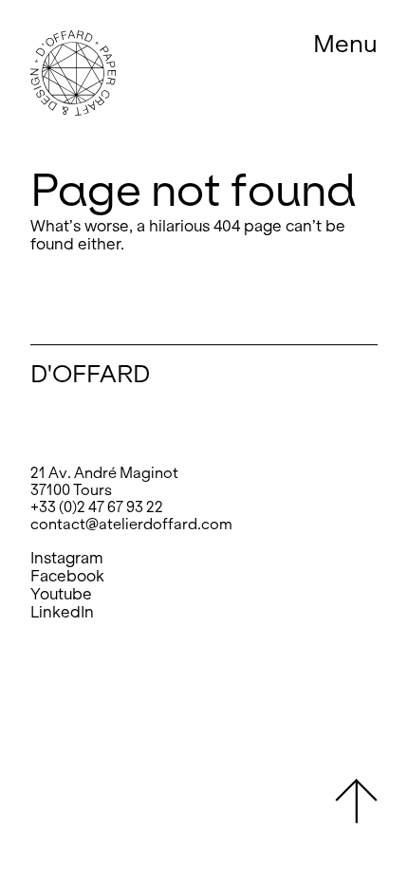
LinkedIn (62, 612)
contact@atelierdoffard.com (131, 524)
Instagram (66, 558)
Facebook (67, 576)
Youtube (61, 594)
